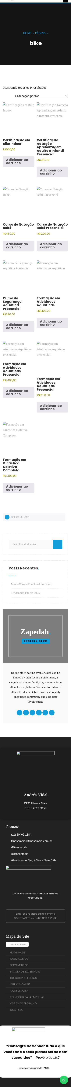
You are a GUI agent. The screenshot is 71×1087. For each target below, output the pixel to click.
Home (27, 33)
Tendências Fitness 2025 (25, 592)
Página (40, 33)
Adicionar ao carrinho (17, 161)
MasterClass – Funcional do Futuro (31, 584)
